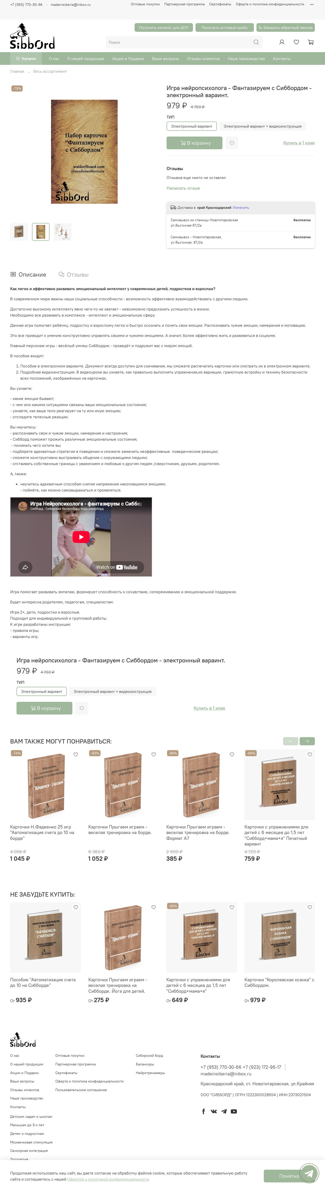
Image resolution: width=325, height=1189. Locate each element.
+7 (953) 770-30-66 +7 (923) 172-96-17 (241, 1067)
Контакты (281, 58)
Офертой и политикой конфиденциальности (108, 1179)
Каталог (29, 58)
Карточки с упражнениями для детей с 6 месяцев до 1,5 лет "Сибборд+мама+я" (198, 985)
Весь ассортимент (50, 71)
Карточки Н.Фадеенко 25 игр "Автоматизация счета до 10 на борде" (42, 832)
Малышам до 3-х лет (27, 1125)
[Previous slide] (18, 151)
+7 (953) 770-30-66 (26, 4)
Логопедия (19, 1159)
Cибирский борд (149, 1055)
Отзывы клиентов (203, 58)
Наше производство (246, 58)
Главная (17, 71)
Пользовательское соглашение (81, 1090)
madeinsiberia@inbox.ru (71, 4)
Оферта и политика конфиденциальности (270, 4)
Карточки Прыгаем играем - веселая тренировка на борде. (120, 830)
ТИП (170, 117)
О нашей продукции (85, 58)
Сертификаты (220, 4)
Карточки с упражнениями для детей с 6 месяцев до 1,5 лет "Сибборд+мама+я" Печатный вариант (276, 835)
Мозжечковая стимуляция (31, 1142)
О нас (54, 58)
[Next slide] (150, 151)
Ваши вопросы (165, 58)
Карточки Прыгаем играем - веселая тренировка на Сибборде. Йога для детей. (117, 985)
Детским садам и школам (31, 1116)
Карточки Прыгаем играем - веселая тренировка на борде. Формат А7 (198, 832)
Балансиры (145, 1064)
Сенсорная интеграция (29, 1150)
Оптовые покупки (145, 4)
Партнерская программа (184, 4)
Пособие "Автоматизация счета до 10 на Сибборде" (43, 982)
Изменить (241, 207)
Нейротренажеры (150, 1073)
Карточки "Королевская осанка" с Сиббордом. (279, 982)
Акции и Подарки (128, 58)
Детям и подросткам (27, 1133)
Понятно (289, 1176)
